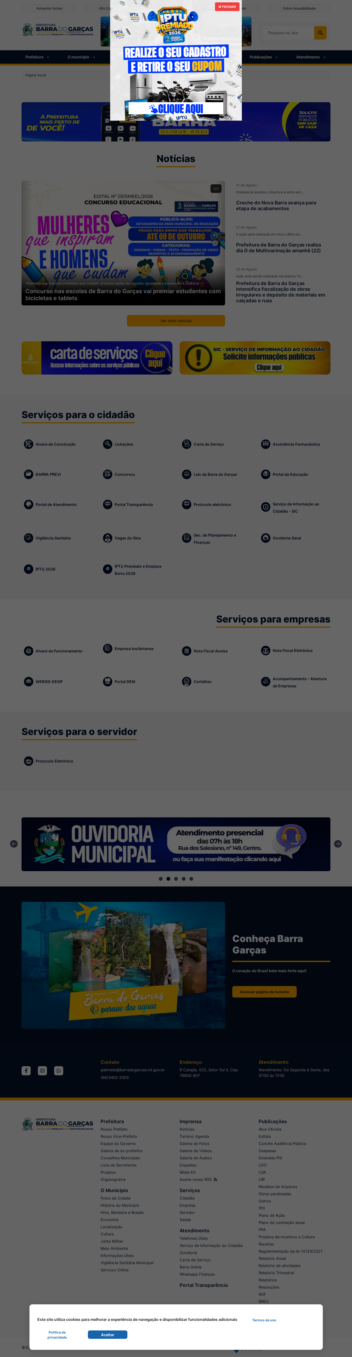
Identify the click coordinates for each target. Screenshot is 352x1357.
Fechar (228, 7)
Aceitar (107, 1334)
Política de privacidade (57, 1334)
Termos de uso (264, 1320)
